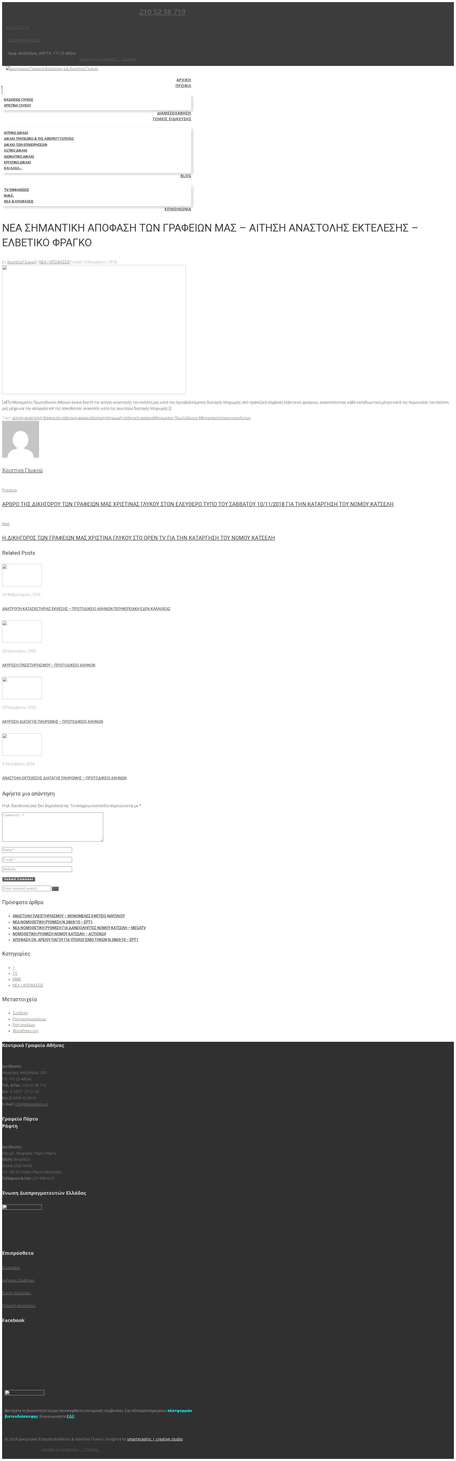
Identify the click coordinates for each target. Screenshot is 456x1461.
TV (15, 973)
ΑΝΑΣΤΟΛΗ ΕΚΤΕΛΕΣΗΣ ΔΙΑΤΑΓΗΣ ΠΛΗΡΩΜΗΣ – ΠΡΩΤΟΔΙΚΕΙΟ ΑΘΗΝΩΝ (64, 778)
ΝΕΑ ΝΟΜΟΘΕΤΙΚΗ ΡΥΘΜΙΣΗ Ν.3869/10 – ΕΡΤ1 (53, 922)
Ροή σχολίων (24, 1025)
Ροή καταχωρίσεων (29, 1019)
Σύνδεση (20, 1013)
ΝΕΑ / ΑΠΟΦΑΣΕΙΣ (54, 262)
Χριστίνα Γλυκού (21, 262)
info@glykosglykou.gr (24, 39)
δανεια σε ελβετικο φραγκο (67, 418)
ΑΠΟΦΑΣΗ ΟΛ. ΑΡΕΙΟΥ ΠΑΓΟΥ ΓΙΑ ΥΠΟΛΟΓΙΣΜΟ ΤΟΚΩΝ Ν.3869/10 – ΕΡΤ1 (75, 940)
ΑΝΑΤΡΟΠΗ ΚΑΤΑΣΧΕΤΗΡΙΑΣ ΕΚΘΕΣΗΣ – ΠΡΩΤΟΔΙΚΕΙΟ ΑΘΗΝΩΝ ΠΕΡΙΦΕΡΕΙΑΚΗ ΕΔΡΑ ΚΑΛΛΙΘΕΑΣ (86, 609)
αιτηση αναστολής (28, 418)
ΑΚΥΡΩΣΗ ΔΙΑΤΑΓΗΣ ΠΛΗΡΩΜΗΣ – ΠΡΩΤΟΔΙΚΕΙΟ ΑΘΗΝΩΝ (52, 722)
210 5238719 (17, 27)
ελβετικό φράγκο (139, 418)
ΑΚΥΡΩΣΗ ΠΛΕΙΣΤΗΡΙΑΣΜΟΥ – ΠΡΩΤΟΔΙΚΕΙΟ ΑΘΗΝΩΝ (48, 665)
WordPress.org (25, 1031)
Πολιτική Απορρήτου (19, 1305)
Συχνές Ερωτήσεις (16, 1292)
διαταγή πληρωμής (107, 418)
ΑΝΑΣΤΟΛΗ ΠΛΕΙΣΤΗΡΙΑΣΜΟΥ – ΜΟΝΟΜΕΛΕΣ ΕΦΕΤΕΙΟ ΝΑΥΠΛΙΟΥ (69, 916)
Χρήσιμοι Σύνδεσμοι (18, 1280)
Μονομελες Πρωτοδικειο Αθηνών (183, 418)
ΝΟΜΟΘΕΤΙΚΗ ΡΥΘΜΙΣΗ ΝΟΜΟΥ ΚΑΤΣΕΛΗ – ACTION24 (59, 934)
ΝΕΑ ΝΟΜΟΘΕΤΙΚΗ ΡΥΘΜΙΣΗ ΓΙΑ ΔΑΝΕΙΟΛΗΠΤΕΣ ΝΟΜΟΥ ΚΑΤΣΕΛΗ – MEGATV (79, 928)
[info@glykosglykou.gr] (9, 33)
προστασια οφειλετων (231, 418)
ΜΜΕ (17, 979)
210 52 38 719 (162, 11)
